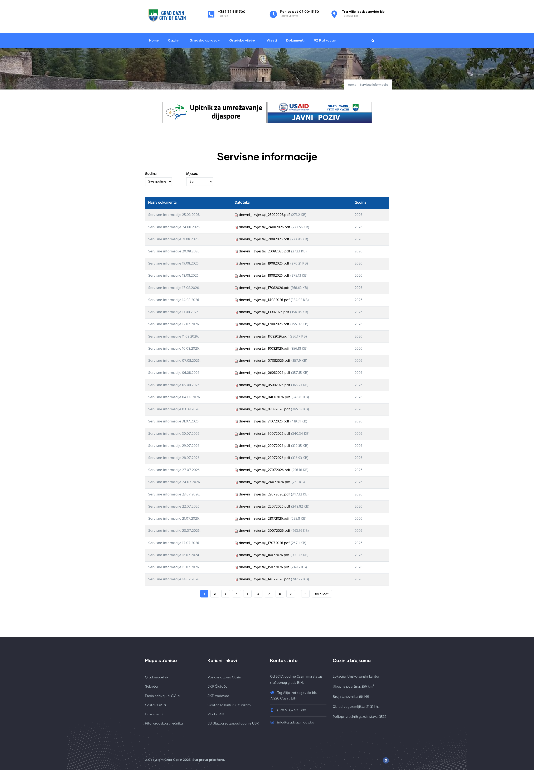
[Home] (168, 15)
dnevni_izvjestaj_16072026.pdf (264, 555)
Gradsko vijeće (242, 40)
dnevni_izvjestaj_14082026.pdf (264, 300)
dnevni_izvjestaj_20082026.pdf (264, 251)
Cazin (173, 40)
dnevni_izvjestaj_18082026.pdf (264, 276)
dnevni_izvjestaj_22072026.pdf (264, 507)
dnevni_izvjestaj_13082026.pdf (264, 312)
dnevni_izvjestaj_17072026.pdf (264, 543)
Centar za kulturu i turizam (229, 705)
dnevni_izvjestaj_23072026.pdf (264, 494)
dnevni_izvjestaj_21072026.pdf (264, 519)
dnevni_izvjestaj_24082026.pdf (264, 227)
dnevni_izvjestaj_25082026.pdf (264, 215)
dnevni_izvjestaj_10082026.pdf (264, 349)
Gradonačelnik (156, 677)
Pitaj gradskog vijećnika (164, 723)
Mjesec (192, 174)
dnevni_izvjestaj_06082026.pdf (264, 373)
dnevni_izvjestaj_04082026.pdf (265, 397)
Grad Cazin (173, 759)
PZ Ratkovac (325, 40)
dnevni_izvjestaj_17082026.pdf (264, 288)
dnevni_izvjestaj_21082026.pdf (264, 239)
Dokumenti (295, 40)
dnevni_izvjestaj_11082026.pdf (264, 337)
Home (154, 40)
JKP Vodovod (218, 696)
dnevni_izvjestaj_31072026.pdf (264, 421)
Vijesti (272, 40)
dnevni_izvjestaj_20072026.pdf (264, 531)
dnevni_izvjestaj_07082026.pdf (264, 361)
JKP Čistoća (217, 686)
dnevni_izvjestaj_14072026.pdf (264, 579)
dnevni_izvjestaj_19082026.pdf (264, 264)
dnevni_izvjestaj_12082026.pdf (264, 324)
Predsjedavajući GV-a (162, 696)
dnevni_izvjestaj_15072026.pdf (264, 567)
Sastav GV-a (155, 705)
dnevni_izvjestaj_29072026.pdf (264, 446)
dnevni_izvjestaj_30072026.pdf (264, 434)
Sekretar (152, 686)
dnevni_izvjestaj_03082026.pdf (264, 409)
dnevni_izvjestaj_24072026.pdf (265, 482)
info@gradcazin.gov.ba (295, 722)
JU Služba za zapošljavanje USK (233, 723)
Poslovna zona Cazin (224, 677)
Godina (150, 174)
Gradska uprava (203, 40)
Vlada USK (216, 714)
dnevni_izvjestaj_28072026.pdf (264, 458)
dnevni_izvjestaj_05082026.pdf (264, 385)
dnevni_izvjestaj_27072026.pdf (264, 470)
